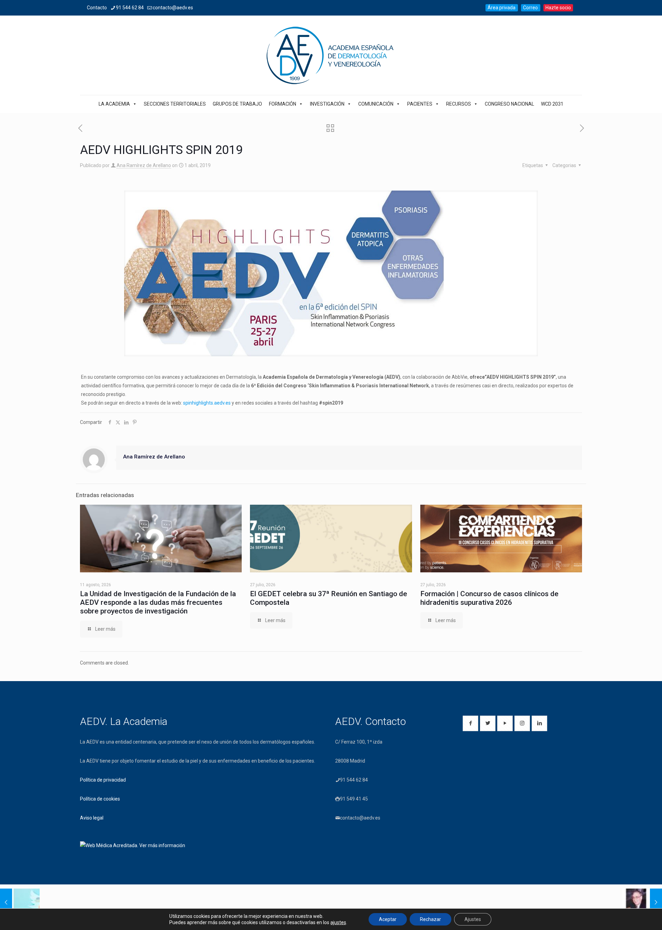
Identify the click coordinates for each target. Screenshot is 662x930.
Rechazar (430, 919)
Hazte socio (558, 7)
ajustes (338, 922)
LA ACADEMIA (114, 104)
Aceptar (388, 919)
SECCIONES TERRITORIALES (175, 104)
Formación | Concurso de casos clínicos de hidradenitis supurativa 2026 (489, 598)
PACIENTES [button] (419, 104)
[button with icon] (470, 723)
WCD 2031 (552, 104)
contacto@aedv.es (173, 7)
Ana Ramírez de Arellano (144, 165)
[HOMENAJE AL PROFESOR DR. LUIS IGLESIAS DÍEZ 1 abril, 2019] (642, 902)
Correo (530, 7)
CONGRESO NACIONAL (509, 104)
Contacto (97, 7)
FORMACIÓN (282, 104)
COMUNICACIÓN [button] (375, 104)
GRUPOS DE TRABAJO (237, 104)
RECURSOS (458, 104)
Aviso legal (91, 818)
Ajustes (472, 919)
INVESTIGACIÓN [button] (327, 104)
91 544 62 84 (130, 7)
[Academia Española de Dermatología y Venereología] (331, 55)
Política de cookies (100, 799)
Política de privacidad (103, 780)
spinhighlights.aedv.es (207, 403)
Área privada (501, 7)
